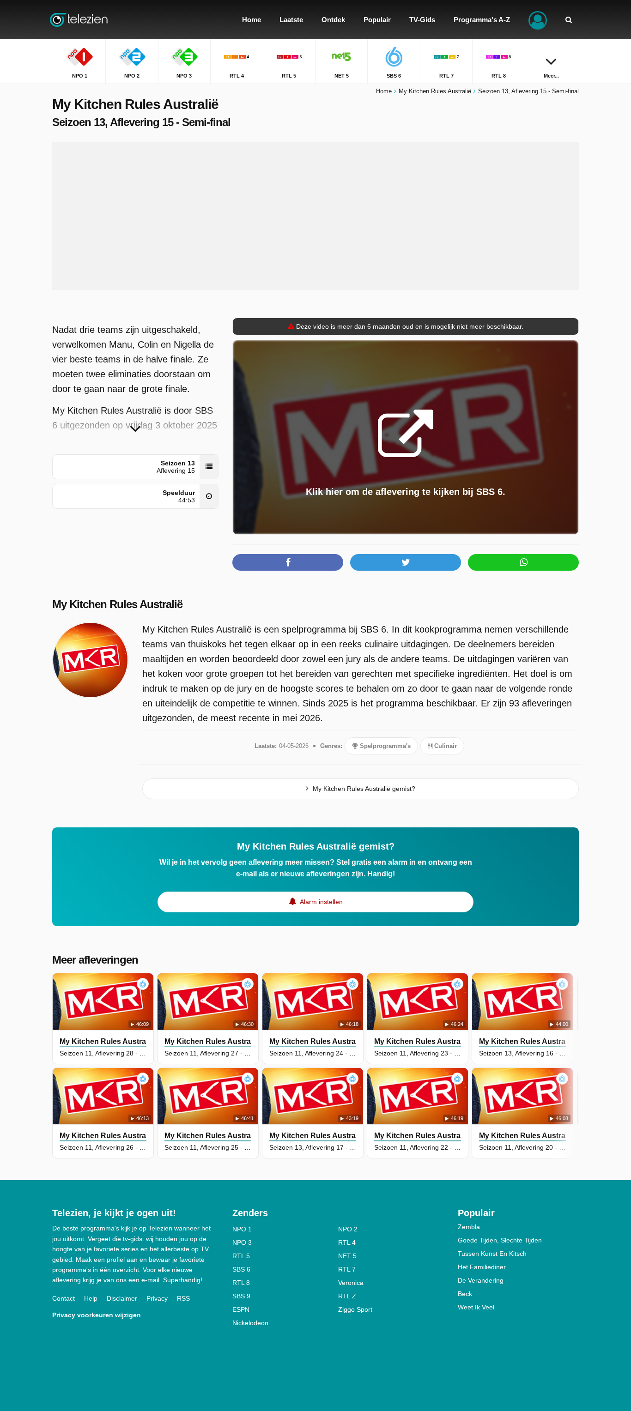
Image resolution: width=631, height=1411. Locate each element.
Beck (465, 1293)
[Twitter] (405, 562)
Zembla (469, 1226)
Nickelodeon (250, 1323)
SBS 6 (241, 1269)
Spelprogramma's (384, 745)
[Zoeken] (568, 19)
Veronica (351, 1282)
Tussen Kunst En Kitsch (492, 1253)
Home (384, 91)
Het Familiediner (482, 1267)
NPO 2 (348, 1229)
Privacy (157, 1298)
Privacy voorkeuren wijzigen (96, 1315)
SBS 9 (241, 1296)
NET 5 (347, 1256)
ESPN (240, 1309)
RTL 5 (241, 1256)
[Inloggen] (537, 19)
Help (90, 1298)
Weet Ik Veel (476, 1307)
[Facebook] (287, 562)
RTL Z (347, 1296)
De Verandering (481, 1280)
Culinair (444, 745)
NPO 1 (242, 1229)
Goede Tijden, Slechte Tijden (500, 1240)
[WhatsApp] (523, 562)
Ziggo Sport (355, 1309)
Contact (63, 1298)
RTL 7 (347, 1269)
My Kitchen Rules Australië (117, 604)
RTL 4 (347, 1242)
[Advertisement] (315, 216)
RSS (183, 1298)
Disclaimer (122, 1298)
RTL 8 (241, 1282)
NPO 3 (242, 1242)
